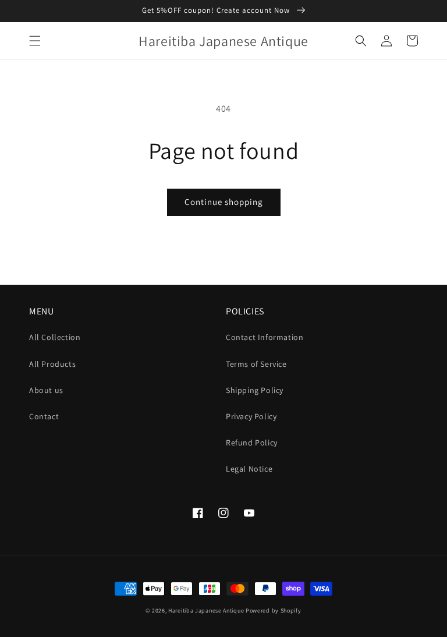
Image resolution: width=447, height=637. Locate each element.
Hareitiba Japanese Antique (206, 610)
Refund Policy (252, 442)
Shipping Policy (254, 390)
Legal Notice (249, 468)
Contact (44, 416)
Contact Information (264, 337)
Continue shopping (224, 201)
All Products (52, 364)
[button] (35, 41)
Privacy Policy (251, 416)
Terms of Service (256, 364)
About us (46, 390)
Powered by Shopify (273, 610)
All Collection (54, 337)
